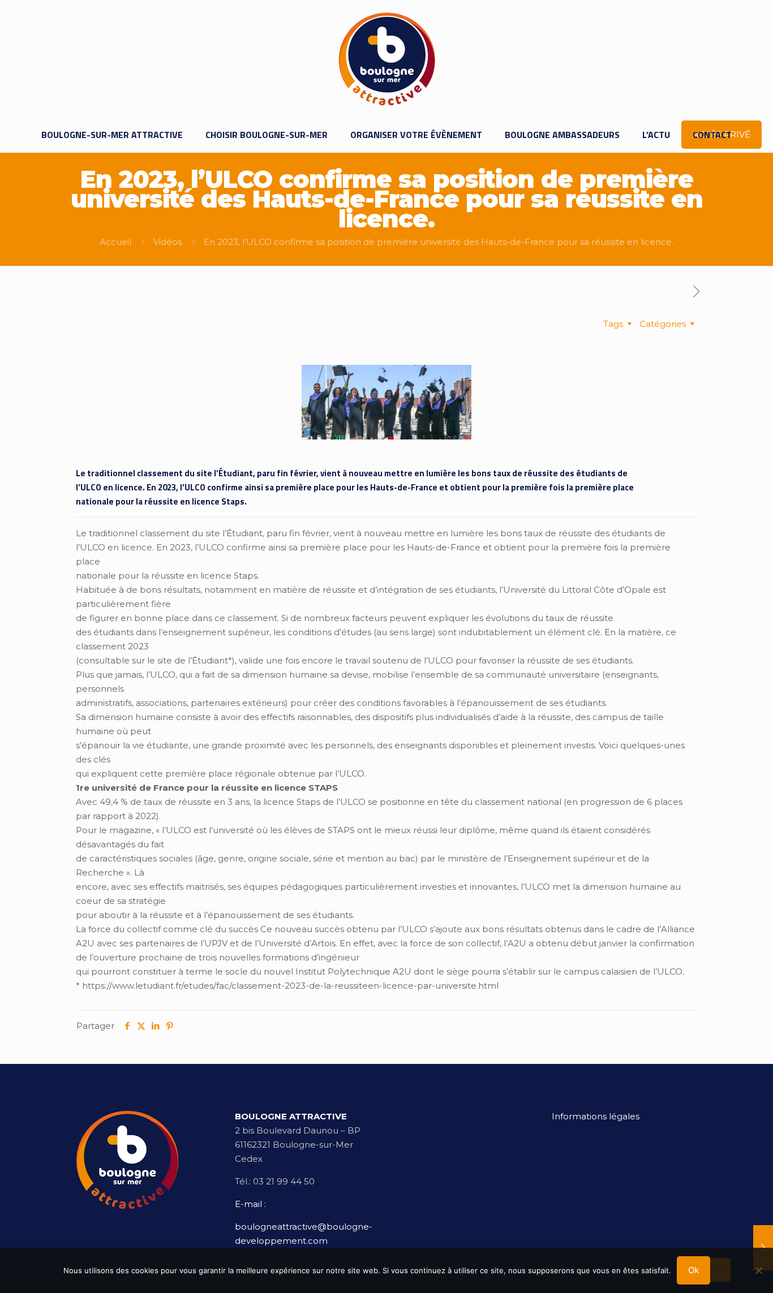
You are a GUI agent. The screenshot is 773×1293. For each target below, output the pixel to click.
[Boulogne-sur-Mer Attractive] (386, 58)
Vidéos (167, 241)
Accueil (115, 241)
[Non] (759, 1270)
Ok (693, 1270)
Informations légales (595, 1116)
